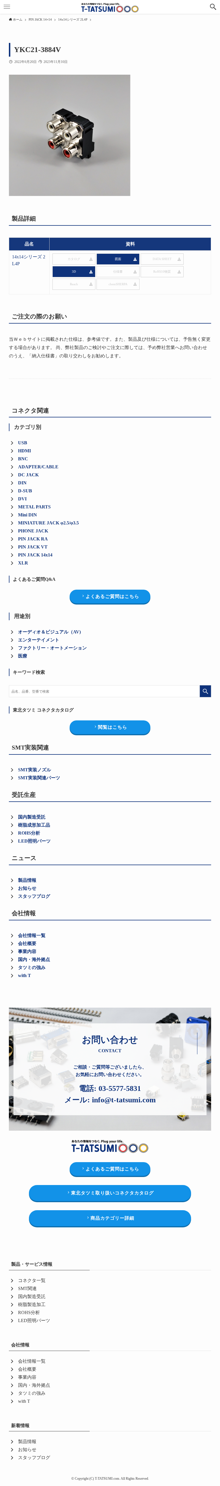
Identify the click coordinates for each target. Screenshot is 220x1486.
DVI (22, 498)
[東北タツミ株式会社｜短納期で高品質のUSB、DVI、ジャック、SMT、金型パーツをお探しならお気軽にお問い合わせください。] (110, 7)
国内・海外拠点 (34, 959)
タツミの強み (32, 967)
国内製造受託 (32, 817)
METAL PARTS (34, 506)
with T (24, 975)
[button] (213, 7)
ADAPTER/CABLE (38, 466)
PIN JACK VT (33, 546)
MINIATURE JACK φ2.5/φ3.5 (48, 522)
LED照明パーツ (34, 841)
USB (22, 442)
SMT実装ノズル (34, 769)
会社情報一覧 (32, 935)
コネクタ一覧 (32, 1280)
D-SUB (25, 490)
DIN (22, 482)
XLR (23, 562)
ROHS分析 (29, 1312)
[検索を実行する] (205, 691)
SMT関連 (27, 1288)
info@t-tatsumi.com (124, 1100)
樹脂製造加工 (32, 1304)
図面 (118, 259)
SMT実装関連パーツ (39, 777)
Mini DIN (27, 514)
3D (74, 271)
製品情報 (27, 880)
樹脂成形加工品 (34, 825)
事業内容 (27, 951)
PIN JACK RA (33, 538)
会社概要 (27, 943)
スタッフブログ (34, 896)
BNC (23, 458)
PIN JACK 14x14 (35, 554)
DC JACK (28, 474)
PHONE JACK (33, 530)
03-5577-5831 (120, 1088)
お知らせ (27, 888)
